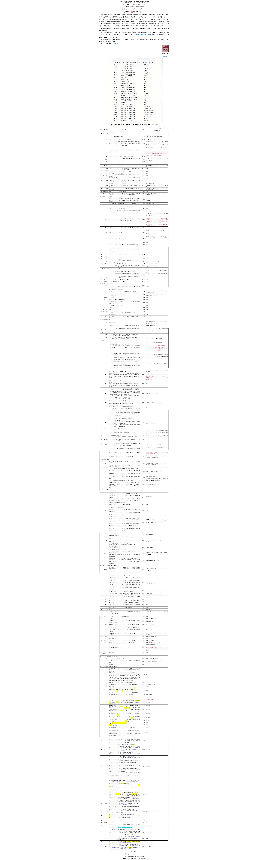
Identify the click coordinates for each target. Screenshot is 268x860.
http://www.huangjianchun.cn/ (139, 9)
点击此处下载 (165, 56)
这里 (125, 32)
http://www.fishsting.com (139, 858)
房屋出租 (116, 43)
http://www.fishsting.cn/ (138, 6)
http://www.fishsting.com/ (138, 4)
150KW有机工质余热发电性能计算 (142, 34)
